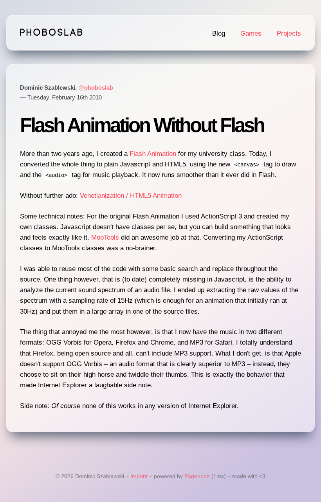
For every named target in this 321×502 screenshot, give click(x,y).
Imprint (139, 476)
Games (250, 33)
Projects (289, 33)
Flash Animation (153, 153)
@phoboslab (95, 87)
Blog (218, 33)
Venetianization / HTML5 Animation (131, 195)
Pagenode (197, 476)
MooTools (105, 237)
